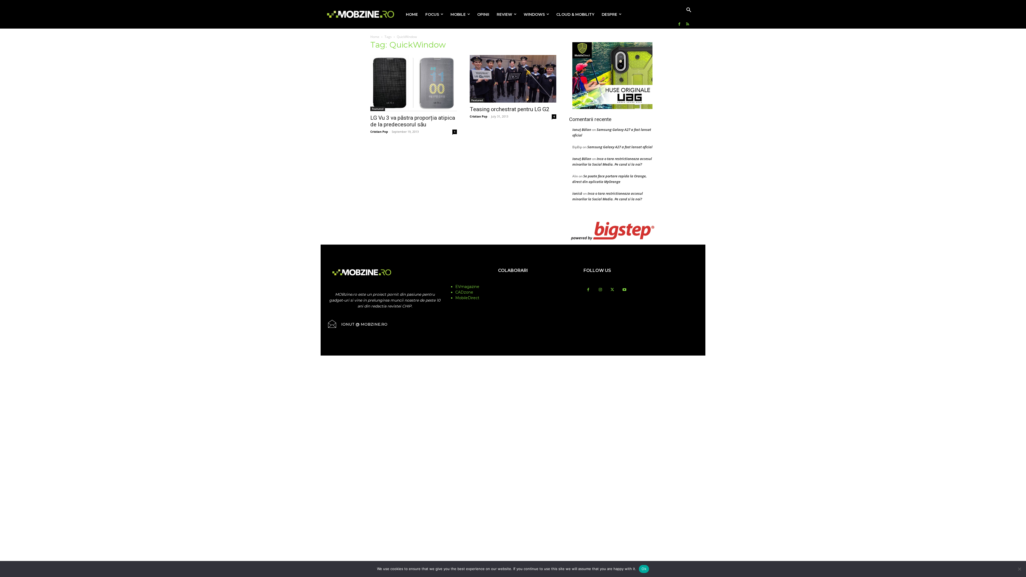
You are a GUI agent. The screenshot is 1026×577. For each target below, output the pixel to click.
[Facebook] (679, 24)
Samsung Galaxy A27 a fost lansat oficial (619, 147)
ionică (577, 193)
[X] (612, 290)
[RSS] (687, 24)
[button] (689, 10)
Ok (644, 569)
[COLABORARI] (513, 281)
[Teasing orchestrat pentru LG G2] (513, 79)
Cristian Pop (379, 132)
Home (374, 36)
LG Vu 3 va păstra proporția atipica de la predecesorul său (412, 121)
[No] (1019, 569)
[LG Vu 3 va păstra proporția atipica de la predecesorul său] (413, 83)
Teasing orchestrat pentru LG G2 (509, 109)
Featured (377, 109)
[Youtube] (624, 290)
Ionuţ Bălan (581, 129)
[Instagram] (600, 290)
